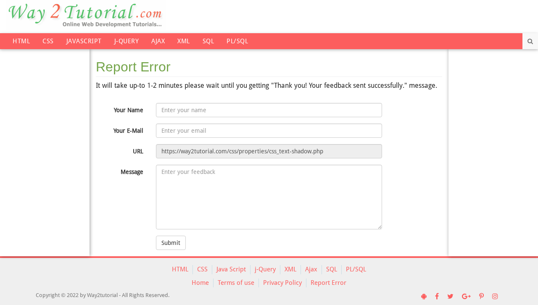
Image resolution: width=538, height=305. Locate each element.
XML (183, 41)
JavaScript (84, 41)
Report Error (328, 283)
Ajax (158, 41)
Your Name (128, 110)
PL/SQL (237, 41)
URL (138, 151)
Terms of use (236, 283)
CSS (48, 41)
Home (200, 283)
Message (132, 171)
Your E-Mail (128, 130)
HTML (21, 41)
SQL (208, 41)
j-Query (126, 41)
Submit (170, 242)
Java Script (231, 269)
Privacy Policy (282, 283)
